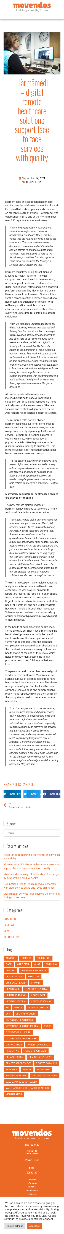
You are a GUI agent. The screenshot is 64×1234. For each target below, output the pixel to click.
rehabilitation (14, 1057)
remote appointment (18, 1063)
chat (37, 964)
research (11, 1069)
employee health (16, 983)
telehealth (43, 1069)
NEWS (7, 931)
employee (33, 976)
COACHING (10, 919)
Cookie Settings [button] (15, 1226)
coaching (51, 964)
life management (26, 1014)
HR (7, 1007)
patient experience (39, 1045)
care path (23, 964)
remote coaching (46, 1063)
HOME (32, 1168)
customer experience (34, 970)
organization (14, 1045)
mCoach (32, 1194)
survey (27, 1069)
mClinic (32, 1187)
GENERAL (9, 925)
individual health (38, 1007)
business (26, 958)
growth (36, 983)
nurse (47, 1026)
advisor (10, 958)
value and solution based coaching (27, 1088)
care (9, 964)
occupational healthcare (21, 1038)
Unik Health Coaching (44, 1075)
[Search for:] (32, 832)
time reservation (16, 1075)
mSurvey (32, 1179)
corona (10, 970)
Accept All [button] (34, 1226)
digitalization (14, 976)
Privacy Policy (32, 1160)
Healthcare (13, 989)
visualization (14, 1094)
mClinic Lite (32, 1190)
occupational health (18, 1032)
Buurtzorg (43, 958)
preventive (12, 1051)
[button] (32, 15)
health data (38, 995)
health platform (16, 1001)
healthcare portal (36, 989)
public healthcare (35, 1051)
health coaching (16, 995)
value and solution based (21, 1082)
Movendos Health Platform (22, 1026)
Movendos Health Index (20, 1020)
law (8, 1014)
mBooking (32, 1183)
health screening (41, 1001)
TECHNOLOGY (34, 182)
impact (18, 1007)
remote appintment (40, 1057)
